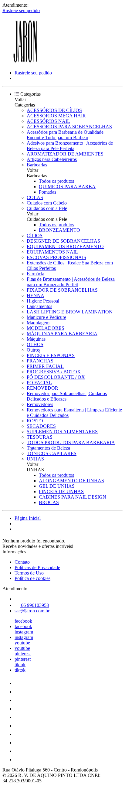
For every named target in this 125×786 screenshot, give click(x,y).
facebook (23, 621)
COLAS (35, 197)
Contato (22, 562)
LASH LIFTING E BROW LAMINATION (70, 311)
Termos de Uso (29, 572)
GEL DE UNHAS (57, 486)
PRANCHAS (40, 360)
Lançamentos (39, 306)
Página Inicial (28, 518)
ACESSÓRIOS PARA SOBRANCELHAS (69, 126)
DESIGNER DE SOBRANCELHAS (63, 241)
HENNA (35, 295)
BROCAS (49, 502)
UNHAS (35, 458)
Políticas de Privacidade (37, 567)
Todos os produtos (56, 181)
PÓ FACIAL (39, 382)
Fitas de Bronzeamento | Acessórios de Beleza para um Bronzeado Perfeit (71, 282)
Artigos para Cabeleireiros (52, 159)
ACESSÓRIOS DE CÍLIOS (54, 110)
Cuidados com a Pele (47, 208)
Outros (33, 349)
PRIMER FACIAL (45, 366)
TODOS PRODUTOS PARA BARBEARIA (71, 442)
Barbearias (37, 164)
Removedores (40, 404)
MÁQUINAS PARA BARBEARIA (62, 333)
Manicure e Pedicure (46, 317)
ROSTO (35, 420)
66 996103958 (34, 605)
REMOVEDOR (42, 388)
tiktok (20, 664)
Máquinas (36, 339)
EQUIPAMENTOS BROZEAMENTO (65, 246)
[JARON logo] (25, 62)
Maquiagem (38, 322)
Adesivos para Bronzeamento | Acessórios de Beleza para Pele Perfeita (70, 145)
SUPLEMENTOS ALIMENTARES (62, 431)
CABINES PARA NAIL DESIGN (72, 496)
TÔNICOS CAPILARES (51, 453)
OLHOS (35, 344)
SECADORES (41, 426)
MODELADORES (45, 328)
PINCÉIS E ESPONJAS (51, 355)
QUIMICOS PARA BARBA (67, 186)
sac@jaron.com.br (32, 610)
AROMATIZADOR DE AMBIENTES (65, 153)
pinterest (23, 653)
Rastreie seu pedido (21, 10)
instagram (24, 631)
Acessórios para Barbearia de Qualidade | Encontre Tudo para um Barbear (66, 134)
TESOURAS (39, 437)
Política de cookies (32, 578)
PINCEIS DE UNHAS (61, 491)
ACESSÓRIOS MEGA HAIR (56, 115)
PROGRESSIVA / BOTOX (54, 371)
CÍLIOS (34, 235)
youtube (22, 642)
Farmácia (35, 273)
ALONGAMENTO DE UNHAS (71, 480)
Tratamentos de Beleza (48, 447)
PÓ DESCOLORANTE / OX (56, 377)
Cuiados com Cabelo (47, 202)
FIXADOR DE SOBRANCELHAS (62, 290)
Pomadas (47, 192)
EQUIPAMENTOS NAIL (52, 251)
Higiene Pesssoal (43, 300)
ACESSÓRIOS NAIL (48, 121)
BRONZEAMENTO (59, 230)
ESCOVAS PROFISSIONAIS (56, 257)
